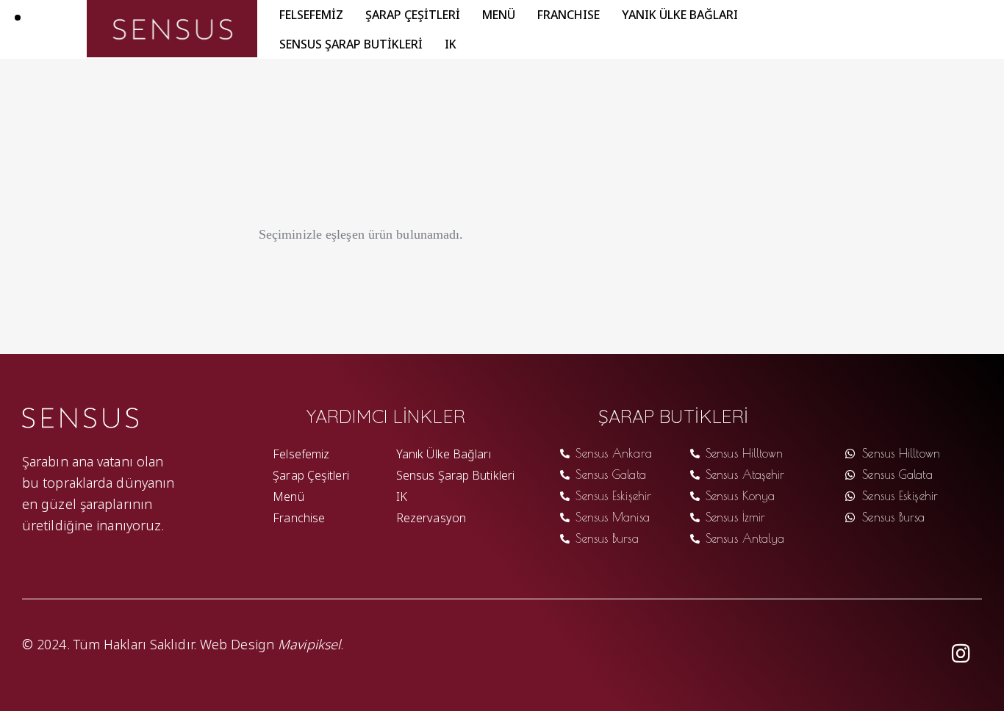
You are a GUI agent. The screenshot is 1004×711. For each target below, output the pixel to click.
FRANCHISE (568, 14)
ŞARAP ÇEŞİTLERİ (412, 14)
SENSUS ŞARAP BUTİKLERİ (351, 43)
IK (450, 43)
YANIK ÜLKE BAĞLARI (680, 14)
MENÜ (498, 14)
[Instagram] (961, 653)
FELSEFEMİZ (311, 14)
